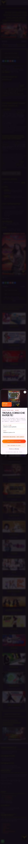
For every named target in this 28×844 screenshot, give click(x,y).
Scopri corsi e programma (14, 441)
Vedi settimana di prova (14, 445)
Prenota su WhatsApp (14, 448)
